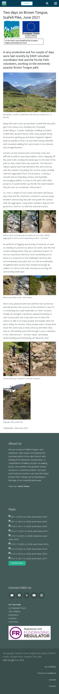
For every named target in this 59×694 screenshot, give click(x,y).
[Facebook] (19, 595)
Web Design (9, 660)
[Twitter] (26, 595)
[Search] (47, 3)
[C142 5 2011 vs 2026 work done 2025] (28, 526)
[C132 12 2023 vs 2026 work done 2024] (28, 544)
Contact (52, 686)
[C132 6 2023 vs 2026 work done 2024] (28, 549)
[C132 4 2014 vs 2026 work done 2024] (28, 553)
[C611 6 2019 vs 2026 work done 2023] (28, 516)
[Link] (4, 3)
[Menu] (56, 3)
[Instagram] (41, 595)
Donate (52, 679)
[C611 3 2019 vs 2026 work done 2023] (28, 521)
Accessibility (50, 666)
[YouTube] (34, 595)
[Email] (12, 595)
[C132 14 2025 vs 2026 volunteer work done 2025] (29, 537)
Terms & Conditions (46, 673)
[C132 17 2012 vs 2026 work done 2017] (28, 531)
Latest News (23, 486)
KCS (22, 660)
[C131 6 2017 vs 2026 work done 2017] (28, 558)
